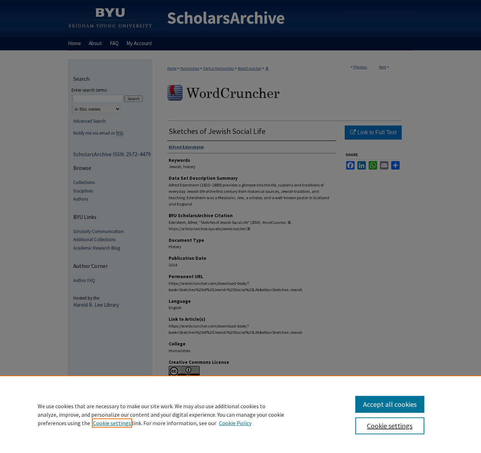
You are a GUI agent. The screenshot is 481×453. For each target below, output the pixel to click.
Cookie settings (112, 423)
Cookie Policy (235, 423)
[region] (240, 414)
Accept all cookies (390, 404)
